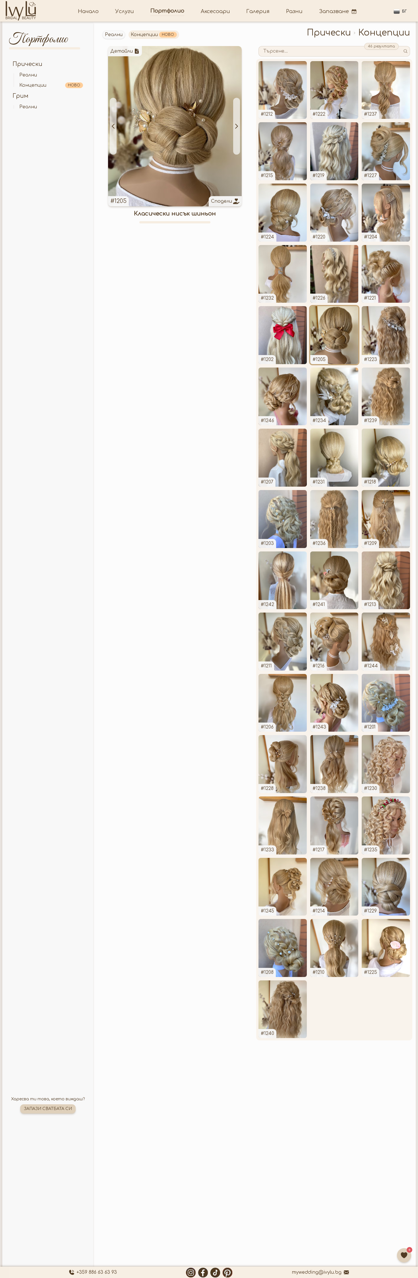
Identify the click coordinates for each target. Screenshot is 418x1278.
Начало (88, 11)
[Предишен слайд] (113, 126)
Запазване (334, 11)
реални (28, 75)
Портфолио (167, 11)
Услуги (124, 11)
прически (27, 64)
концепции (49, 85)
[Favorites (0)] (404, 1255)
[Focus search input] (405, 51)
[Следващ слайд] (236, 126)
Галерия (258, 11)
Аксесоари (215, 11)
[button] (400, 11)
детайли (121, 51)
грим (20, 96)
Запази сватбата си (48, 1109)
